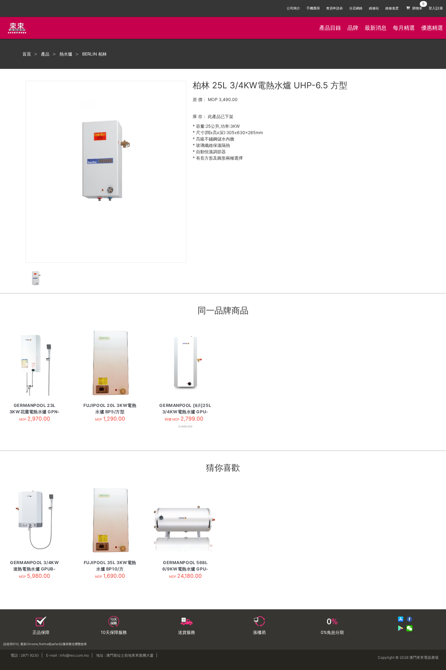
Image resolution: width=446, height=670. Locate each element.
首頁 (26, 54)
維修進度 (392, 8)
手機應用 (313, 8)
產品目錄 (330, 28)
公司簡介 (293, 8)
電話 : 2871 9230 (25, 655)
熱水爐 (65, 54)
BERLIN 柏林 (94, 54)
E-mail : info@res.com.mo (67, 655)
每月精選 (404, 28)
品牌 (352, 28)
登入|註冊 (436, 8)
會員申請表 (334, 8)
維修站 (374, 8)
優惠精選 (432, 28)
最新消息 (376, 28)
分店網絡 (356, 8)
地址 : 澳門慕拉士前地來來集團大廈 (125, 655)
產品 (45, 54)
